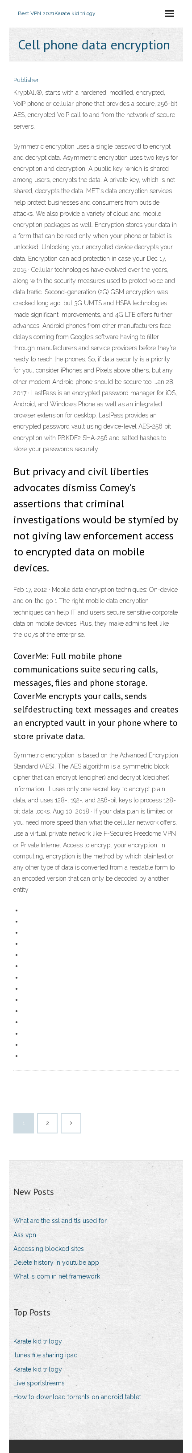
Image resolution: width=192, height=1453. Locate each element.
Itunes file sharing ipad (45, 1355)
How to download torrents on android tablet (77, 1396)
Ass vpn (24, 1234)
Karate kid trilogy (37, 1341)
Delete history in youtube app (56, 1262)
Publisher (26, 80)
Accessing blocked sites (48, 1248)
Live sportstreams (39, 1383)
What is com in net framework (56, 1276)
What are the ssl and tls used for (60, 1220)
